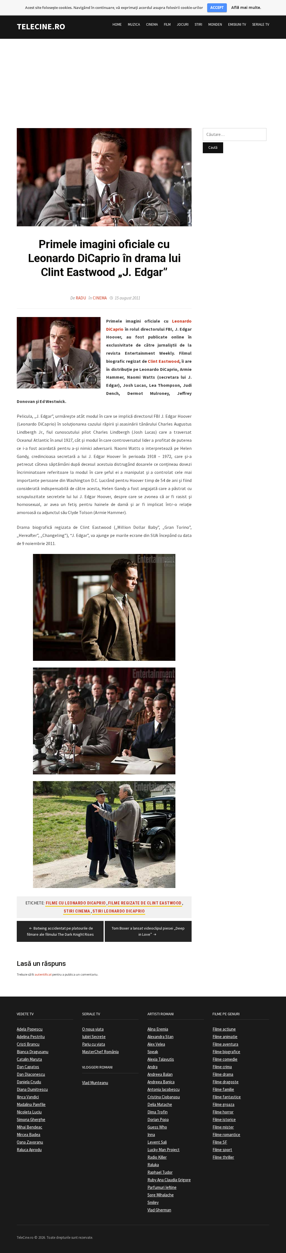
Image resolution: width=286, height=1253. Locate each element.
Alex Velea (156, 1044)
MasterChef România (100, 1051)
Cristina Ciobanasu (163, 1097)
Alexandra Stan (160, 1036)
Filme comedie (225, 1059)
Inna (151, 1134)
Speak (152, 1051)
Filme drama (223, 1074)
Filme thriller (223, 1157)
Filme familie (223, 1089)
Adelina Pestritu (31, 1036)
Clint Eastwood (163, 361)
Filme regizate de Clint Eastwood (145, 903)
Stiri (198, 24)
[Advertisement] (143, 78)
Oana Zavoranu (30, 1142)
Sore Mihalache (160, 1194)
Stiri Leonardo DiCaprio (118, 911)
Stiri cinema (77, 911)
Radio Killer (157, 1157)
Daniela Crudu (29, 1081)
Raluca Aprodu (29, 1149)
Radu (81, 298)
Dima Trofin (157, 1112)
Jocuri (183, 24)
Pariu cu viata (93, 1044)
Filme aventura (225, 1044)
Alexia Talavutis (160, 1059)
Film (167, 24)
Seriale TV (260, 24)
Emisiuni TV (237, 24)
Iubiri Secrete (94, 1036)
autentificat (43, 974)
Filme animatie (225, 1036)
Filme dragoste (226, 1081)
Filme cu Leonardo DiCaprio (76, 903)
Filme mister (223, 1127)
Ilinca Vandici (28, 1097)
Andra (152, 1066)
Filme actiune (224, 1029)
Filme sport (222, 1149)
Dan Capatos (28, 1066)
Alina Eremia (157, 1029)
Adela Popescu (29, 1029)
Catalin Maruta (29, 1059)
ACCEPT (217, 7)
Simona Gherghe (31, 1119)
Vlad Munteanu (95, 1082)
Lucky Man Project (163, 1149)
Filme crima (222, 1066)
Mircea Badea (28, 1134)
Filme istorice (224, 1119)
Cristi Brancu (28, 1044)
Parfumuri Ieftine (162, 1187)
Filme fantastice (227, 1097)
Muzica (134, 24)
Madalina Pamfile (31, 1104)
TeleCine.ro (41, 26)
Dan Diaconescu (31, 1074)
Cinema (152, 24)
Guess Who (157, 1127)
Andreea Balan (160, 1074)
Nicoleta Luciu (29, 1112)
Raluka (153, 1164)
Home (117, 24)
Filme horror (223, 1112)
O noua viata (93, 1029)
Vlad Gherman (159, 1210)
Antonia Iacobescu (163, 1089)
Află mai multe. (246, 7)
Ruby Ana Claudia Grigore (169, 1179)
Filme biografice (226, 1051)
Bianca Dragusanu (32, 1051)
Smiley (153, 1202)
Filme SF (220, 1142)
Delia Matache (159, 1104)
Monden (215, 24)
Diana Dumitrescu (32, 1089)
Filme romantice (226, 1134)
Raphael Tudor (160, 1172)
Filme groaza (223, 1104)
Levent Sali (157, 1142)
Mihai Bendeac (29, 1127)
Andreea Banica (161, 1081)
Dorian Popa (158, 1119)
